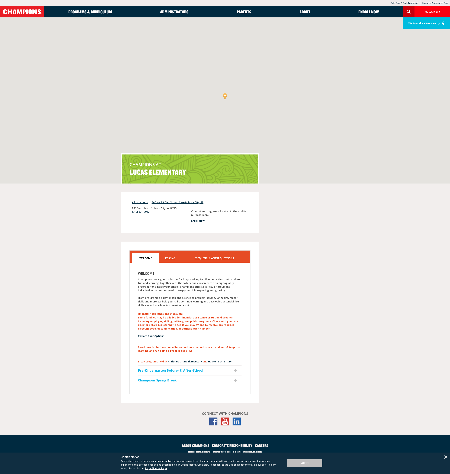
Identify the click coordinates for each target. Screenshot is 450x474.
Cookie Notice (188, 464)
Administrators (174, 11)
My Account (432, 12)
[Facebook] (213, 421)
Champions (22, 11)
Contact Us (221, 452)
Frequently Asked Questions (214, 258)
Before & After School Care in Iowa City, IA (177, 202)
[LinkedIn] (237, 421)
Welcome (145, 258)
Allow (304, 463)
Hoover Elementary (220, 361)
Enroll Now (368, 11)
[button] (225, 96)
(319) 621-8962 (140, 211)
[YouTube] (225, 421)
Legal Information (247, 452)
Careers (261, 445)
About (305, 11)
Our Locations (199, 452)
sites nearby (424, 23)
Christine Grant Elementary (185, 361)
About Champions (195, 445)
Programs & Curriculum (90, 11)
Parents (244, 11)
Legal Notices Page (156, 468)
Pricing (170, 258)
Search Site (408, 11)
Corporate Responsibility (232, 445)
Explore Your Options (151, 336)
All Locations (140, 202)
